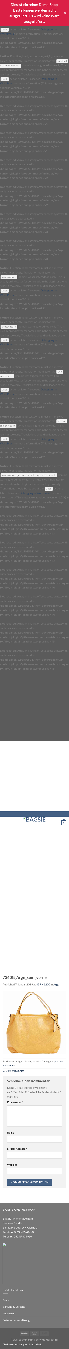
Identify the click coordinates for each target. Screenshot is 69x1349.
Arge (56, 984)
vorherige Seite (13, 1070)
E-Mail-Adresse (17, 1148)
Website (12, 1164)
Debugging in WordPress (35, 493)
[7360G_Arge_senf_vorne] (34, 1022)
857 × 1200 (43, 984)
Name (11, 1132)
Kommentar (15, 1102)
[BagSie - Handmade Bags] (34, 823)
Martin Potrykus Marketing (41, 1339)
